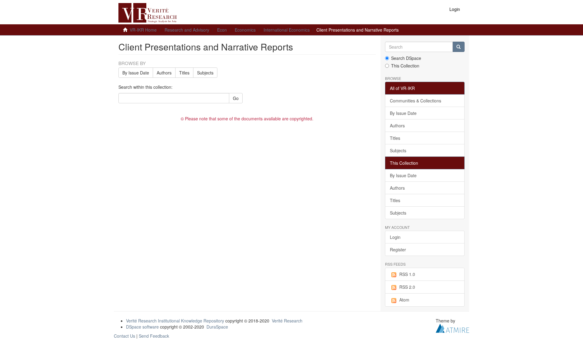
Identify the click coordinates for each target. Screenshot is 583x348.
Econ (222, 30)
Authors (164, 73)
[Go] (458, 47)
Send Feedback (154, 336)
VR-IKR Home (143, 30)
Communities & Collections (415, 101)
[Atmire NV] (452, 327)
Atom (404, 300)
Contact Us (124, 336)
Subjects (205, 73)
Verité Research (287, 321)
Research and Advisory (187, 30)
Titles (184, 73)
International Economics (287, 30)
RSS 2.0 (407, 287)
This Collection (405, 66)
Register (398, 249)
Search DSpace (406, 58)
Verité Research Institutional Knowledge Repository (175, 321)
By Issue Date (135, 73)
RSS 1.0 (407, 274)
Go (236, 98)
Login (395, 237)
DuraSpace (217, 327)
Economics (245, 30)
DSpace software (142, 327)
